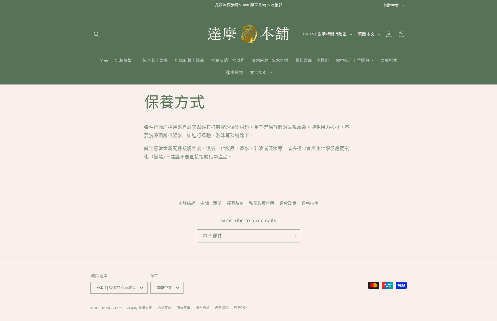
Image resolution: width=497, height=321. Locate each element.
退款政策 (288, 203)
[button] (96, 34)
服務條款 (202, 307)
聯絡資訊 (241, 307)
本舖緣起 (186, 203)
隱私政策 (183, 307)
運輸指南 (310, 203)
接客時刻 (235, 203)
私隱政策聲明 (261, 203)
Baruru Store (111, 308)
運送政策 (222, 307)
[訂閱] (293, 236)
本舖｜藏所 (210, 203)
